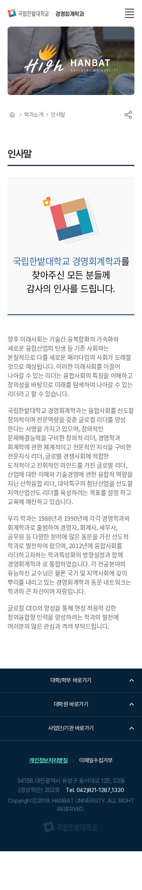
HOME (12, 114)
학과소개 (33, 114)
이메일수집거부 (96, 760)
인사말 (58, 114)
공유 (128, 114)
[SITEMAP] (129, 13)
